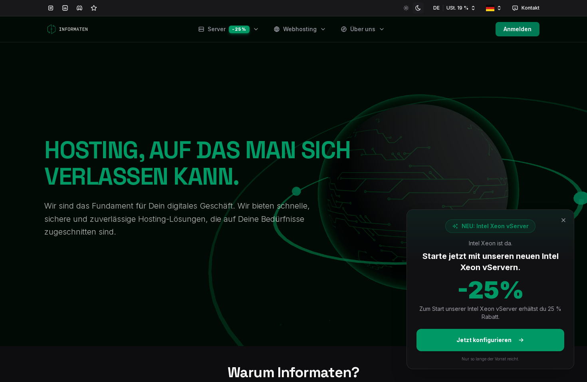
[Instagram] (50, 8)
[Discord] (79, 8)
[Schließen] (563, 220)
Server (227, 29)
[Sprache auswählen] (494, 8)
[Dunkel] (418, 8)
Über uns (362, 29)
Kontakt (530, 8)
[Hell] (406, 8)
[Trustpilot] (93, 8)
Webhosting (300, 29)
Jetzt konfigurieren (484, 339)
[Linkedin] (65, 8)
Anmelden (517, 29)
